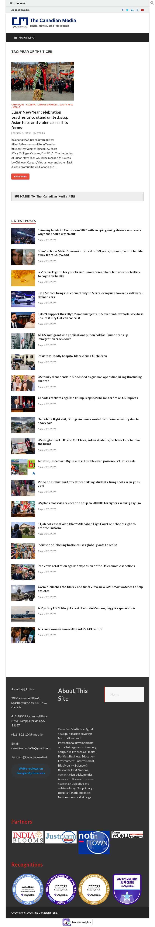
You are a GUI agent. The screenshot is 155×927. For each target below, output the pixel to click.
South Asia (66, 105)
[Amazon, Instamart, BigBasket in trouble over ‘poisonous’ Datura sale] (23, 461)
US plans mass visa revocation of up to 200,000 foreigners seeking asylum (89, 503)
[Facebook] (122, 10)
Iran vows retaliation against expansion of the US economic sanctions (86, 566)
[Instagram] (137, 10)
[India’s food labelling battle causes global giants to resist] (23, 545)
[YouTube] (142, 10)
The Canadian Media (45, 912)
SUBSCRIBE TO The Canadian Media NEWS (45, 196)
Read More (20, 176)
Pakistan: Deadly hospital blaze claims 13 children (72, 356)
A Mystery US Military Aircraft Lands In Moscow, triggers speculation (86, 608)
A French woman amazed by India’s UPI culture (70, 629)
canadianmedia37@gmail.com (30, 748)
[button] (152, 3)
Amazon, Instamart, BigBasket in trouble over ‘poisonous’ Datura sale (87, 461)
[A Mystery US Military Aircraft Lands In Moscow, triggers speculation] (23, 608)
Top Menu (20, 3)
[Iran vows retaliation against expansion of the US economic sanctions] (23, 566)
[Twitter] (127, 10)
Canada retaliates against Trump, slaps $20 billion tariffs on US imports (88, 398)
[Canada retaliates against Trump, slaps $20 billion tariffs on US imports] (23, 398)
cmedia (41, 132)
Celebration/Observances (42, 105)
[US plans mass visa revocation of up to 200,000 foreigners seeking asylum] (23, 503)
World (16, 107)
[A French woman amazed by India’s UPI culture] (23, 629)
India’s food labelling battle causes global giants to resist (77, 545)
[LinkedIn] (132, 10)
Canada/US (17, 105)
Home (114, 694)
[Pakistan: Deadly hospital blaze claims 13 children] (23, 356)
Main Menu (26, 37)
